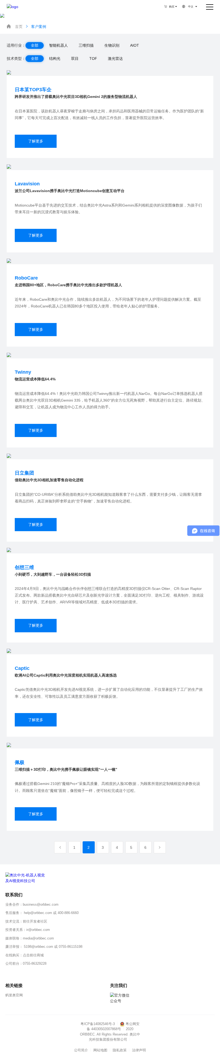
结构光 (54, 58)
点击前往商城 (33, 955)
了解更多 (35, 141)
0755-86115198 (70, 947)
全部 (34, 45)
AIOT (134, 45)
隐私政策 (120, 1050)
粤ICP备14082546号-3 (97, 1024)
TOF (93, 58)
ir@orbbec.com (38, 930)
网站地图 (100, 1050)
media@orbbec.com (38, 938)
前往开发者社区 (35, 921)
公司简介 (81, 1050)
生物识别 (111, 45)
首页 (15, 26)
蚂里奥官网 (14, 995)
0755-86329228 (34, 963)
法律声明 (139, 1050)
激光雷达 (115, 58)
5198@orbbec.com (38, 947)
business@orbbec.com (40, 904)
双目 (75, 58)
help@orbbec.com (38, 913)
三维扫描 (86, 45)
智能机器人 (58, 45)
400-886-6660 (68, 913)
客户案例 (35, 26)
